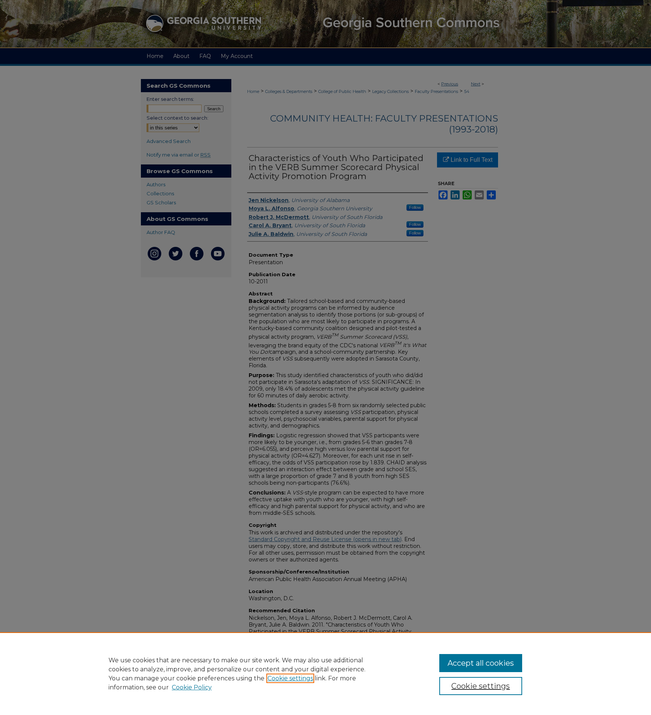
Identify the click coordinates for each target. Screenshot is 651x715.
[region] (325, 673)
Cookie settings (290, 678)
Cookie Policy (192, 687)
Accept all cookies (481, 663)
